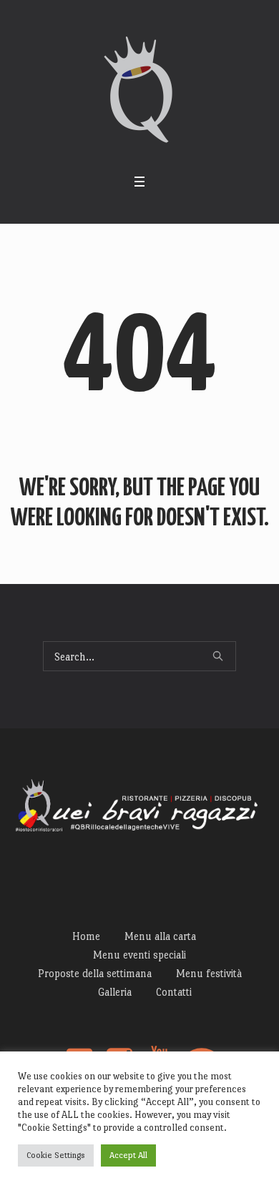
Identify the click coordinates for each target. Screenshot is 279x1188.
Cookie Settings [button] (55, 1155)
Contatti (174, 992)
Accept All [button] (128, 1155)
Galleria (115, 992)
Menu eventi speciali (139, 955)
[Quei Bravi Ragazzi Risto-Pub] (140, 90)
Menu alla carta (160, 936)
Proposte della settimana (95, 973)
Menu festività (209, 973)
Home (86, 936)
